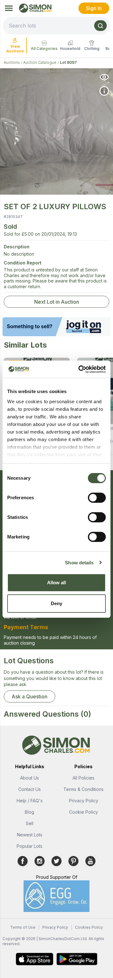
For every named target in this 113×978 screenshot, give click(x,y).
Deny (56, 603)
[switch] (97, 498)
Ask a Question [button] (29, 696)
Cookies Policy (89, 927)
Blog (29, 812)
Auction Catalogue (39, 62)
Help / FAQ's (30, 800)
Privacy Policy (83, 800)
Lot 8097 (68, 62)
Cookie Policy (83, 812)
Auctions (12, 62)
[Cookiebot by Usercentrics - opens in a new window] (80, 369)
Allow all (56, 582)
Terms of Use (22, 927)
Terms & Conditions (83, 789)
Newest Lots (29, 834)
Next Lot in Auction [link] (56, 302)
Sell (29, 823)
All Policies (83, 778)
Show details (79, 562)
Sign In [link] (94, 8)
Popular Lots (29, 846)
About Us (29, 778)
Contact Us (29, 789)
